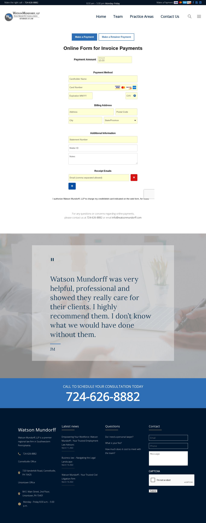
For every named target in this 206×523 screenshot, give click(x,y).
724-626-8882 (103, 396)
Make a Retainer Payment (116, 37)
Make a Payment (165, 2)
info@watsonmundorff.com (126, 217)
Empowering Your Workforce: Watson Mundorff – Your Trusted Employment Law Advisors (80, 440)
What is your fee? (113, 443)
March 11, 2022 (67, 448)
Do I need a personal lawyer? (119, 436)
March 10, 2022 (67, 465)
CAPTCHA (154, 471)
